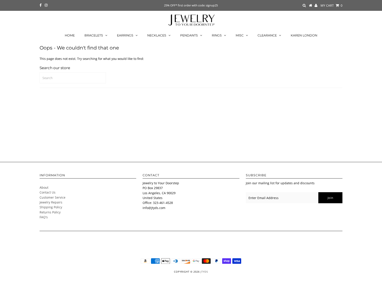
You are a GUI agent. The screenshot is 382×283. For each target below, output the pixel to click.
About (44, 187)
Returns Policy (50, 212)
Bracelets (93, 35)
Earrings (125, 35)
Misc (240, 35)
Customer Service (52, 197)
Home (70, 35)
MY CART (331, 5)
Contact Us (47, 192)
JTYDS (204, 271)
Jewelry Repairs (51, 202)
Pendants (189, 35)
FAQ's (44, 217)
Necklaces (156, 35)
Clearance (267, 35)
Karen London (304, 35)
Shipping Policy (51, 207)
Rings (217, 35)
